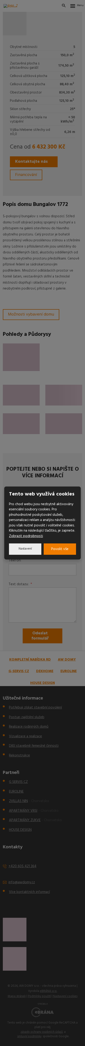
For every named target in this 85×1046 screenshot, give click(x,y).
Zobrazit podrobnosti (26, 536)
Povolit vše (59, 549)
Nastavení (25, 548)
